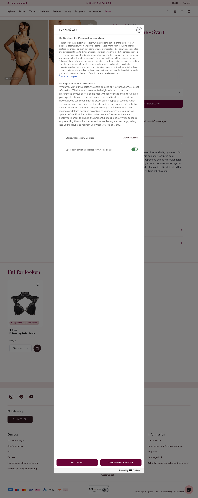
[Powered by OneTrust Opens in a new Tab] (130, 471)
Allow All (77, 462)
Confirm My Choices (120, 462)
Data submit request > (69, 76)
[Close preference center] (139, 29)
